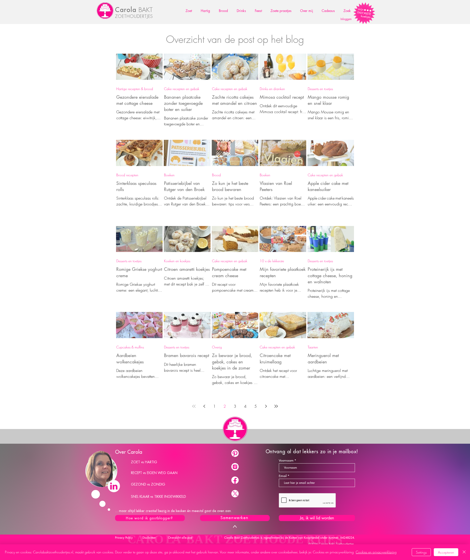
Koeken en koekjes (177, 261)
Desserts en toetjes (320, 89)
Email (283, 475)
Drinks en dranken (272, 89)
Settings (421, 552)
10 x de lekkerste (272, 261)
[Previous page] (204, 406)
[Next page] (265, 406)
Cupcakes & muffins (130, 347)
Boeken (169, 175)
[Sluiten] (464, 552)
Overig (217, 347)
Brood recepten (127, 175)
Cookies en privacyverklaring (376, 552)
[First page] (193, 406)
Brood (216, 175)
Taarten (313, 347)
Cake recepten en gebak (181, 89)
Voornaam (286, 460)
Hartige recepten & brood (134, 89)
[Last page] (276, 406)
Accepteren (446, 552)
